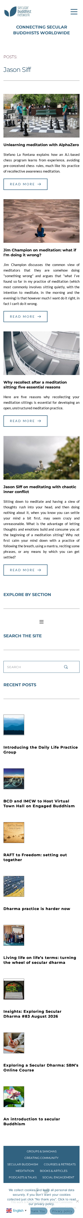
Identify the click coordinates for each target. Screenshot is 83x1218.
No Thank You (34, 1211)
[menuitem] (42, 1151)
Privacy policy (62, 1211)
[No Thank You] (77, 1201)
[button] (74, 11)
